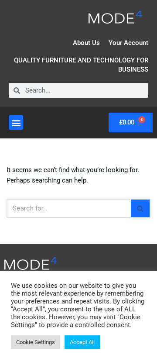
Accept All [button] (82, 342)
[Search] (140, 208)
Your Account (128, 43)
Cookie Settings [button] (35, 342)
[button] (16, 122)
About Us (86, 43)
